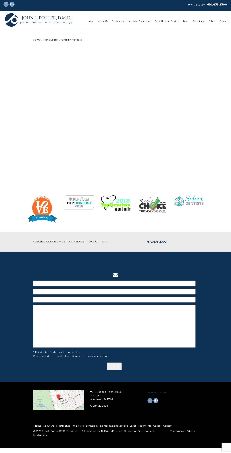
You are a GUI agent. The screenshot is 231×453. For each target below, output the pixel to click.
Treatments (118, 21)
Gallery (212, 21)
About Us (103, 21)
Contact (224, 21)
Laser (186, 21)
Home (91, 21)
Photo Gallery (50, 39)
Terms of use (177, 431)
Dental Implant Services (167, 21)
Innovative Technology (139, 21)
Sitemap (192, 431)
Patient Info (199, 21)
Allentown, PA (198, 5)
